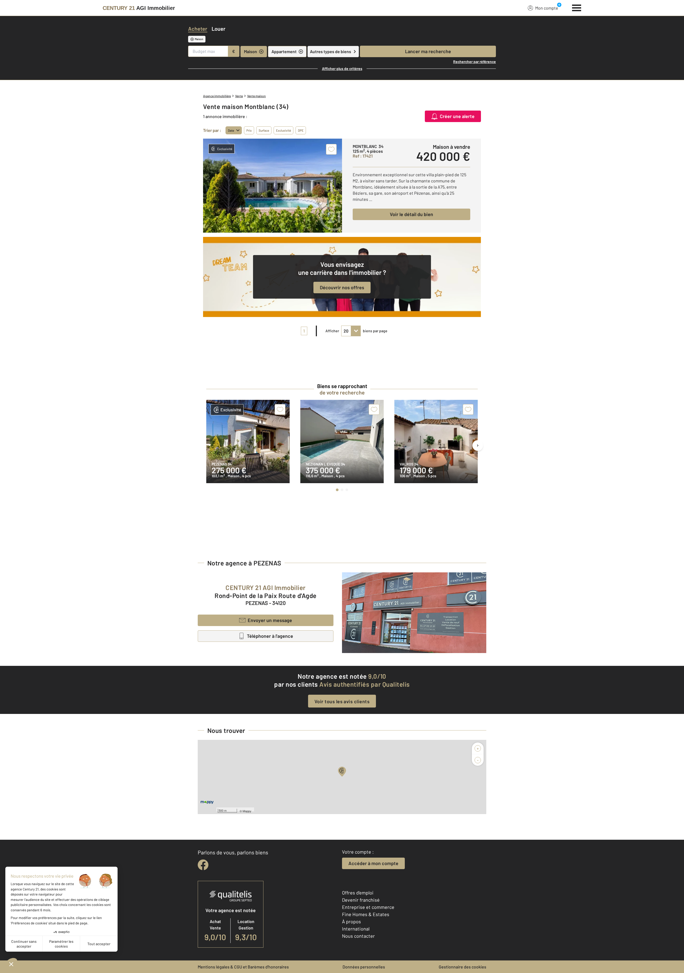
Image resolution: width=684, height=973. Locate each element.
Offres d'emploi (358, 893)
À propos (351, 921)
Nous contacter (358, 936)
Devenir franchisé (361, 900)
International (356, 929)
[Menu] (576, 7)
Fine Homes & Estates (365, 914)
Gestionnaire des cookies (462, 966)
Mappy (247, 811)
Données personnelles (364, 966)
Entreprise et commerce (368, 907)
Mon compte (546, 7)
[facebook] (203, 864)
